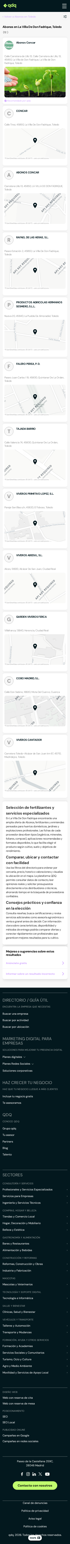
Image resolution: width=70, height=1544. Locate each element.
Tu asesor (8, 1135)
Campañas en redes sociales (20, 1441)
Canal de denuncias (35, 1503)
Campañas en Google (16, 1435)
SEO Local (9, 1422)
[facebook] (22, 1475)
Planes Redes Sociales (16, 1063)
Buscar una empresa (15, 1014)
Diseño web (10, 1392)
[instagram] (28, 1475)
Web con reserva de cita (18, 1398)
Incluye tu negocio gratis (18, 1096)
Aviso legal (35, 1518)
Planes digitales (12, 1057)
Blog (5, 1148)
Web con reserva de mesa (19, 1403)
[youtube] (47, 1475)
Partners (8, 1141)
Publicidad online (14, 1429)
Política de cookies (35, 1526)
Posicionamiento (13, 1410)
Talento (7, 1154)
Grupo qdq (9, 1128)
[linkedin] (34, 1475)
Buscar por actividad (16, 1020)
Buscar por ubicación (16, 1027)
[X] (40, 1475)
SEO (5, 1416)
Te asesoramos (12, 1103)
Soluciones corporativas (17, 1070)
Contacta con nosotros (35, 1485)
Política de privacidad (35, 1511)
